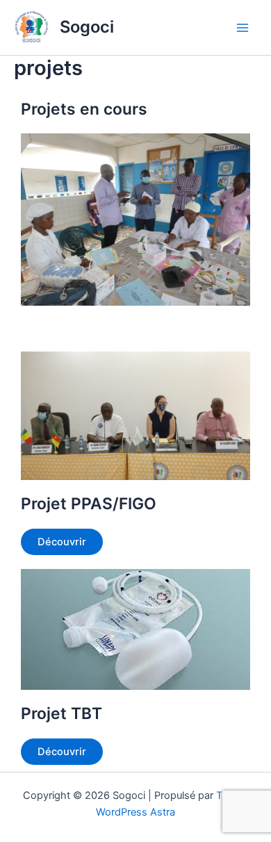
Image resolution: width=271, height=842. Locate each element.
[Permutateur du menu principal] (242, 27)
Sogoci (87, 27)
